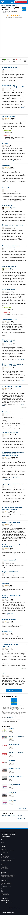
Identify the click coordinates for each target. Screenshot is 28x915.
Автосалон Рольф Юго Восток (16, 736)
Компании (3, 854)
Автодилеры (6, 721)
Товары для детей (5, 878)
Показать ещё (15, 690)
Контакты (4, 898)
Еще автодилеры (22, 808)
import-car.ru (12, 728)
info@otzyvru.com (8, 902)
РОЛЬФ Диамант (13, 792)
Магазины (3, 872)
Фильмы (3, 864)
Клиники (3, 848)
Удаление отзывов (5, 836)
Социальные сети (5, 884)
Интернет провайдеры (6, 883)
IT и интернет (4, 880)
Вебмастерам (4, 838)
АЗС (2, 890)
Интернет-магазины (5, 882)
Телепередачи (4, 866)
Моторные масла (5, 894)
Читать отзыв (16, 160)
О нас (2, 842)
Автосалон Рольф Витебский (16, 752)
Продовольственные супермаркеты (9, 873)
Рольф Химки (12, 760)
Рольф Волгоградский (14, 768)
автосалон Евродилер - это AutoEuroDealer (12, 815)
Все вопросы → (21, 818)
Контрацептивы (4, 852)
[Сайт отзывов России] (2, 1)
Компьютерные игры (6, 886)
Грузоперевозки (5, 856)
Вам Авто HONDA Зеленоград (16, 776)
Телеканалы (4, 867)
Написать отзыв (21, 1)
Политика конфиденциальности (8, 834)
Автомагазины (13, 721)
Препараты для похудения (7, 850)
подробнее (10, 717)
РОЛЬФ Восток (12, 800)
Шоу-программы (5, 868)
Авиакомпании (4, 857)
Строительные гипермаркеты (8, 875)
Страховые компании (6, 860)
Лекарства (3, 849)
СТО (2, 891)
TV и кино (3, 863)
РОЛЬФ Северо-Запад (14, 784)
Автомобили (4, 888)
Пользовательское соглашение (8, 832)
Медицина (3, 846)
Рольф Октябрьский (14, 744)
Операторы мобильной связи (8, 859)
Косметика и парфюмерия (7, 876)
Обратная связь (5, 839)
